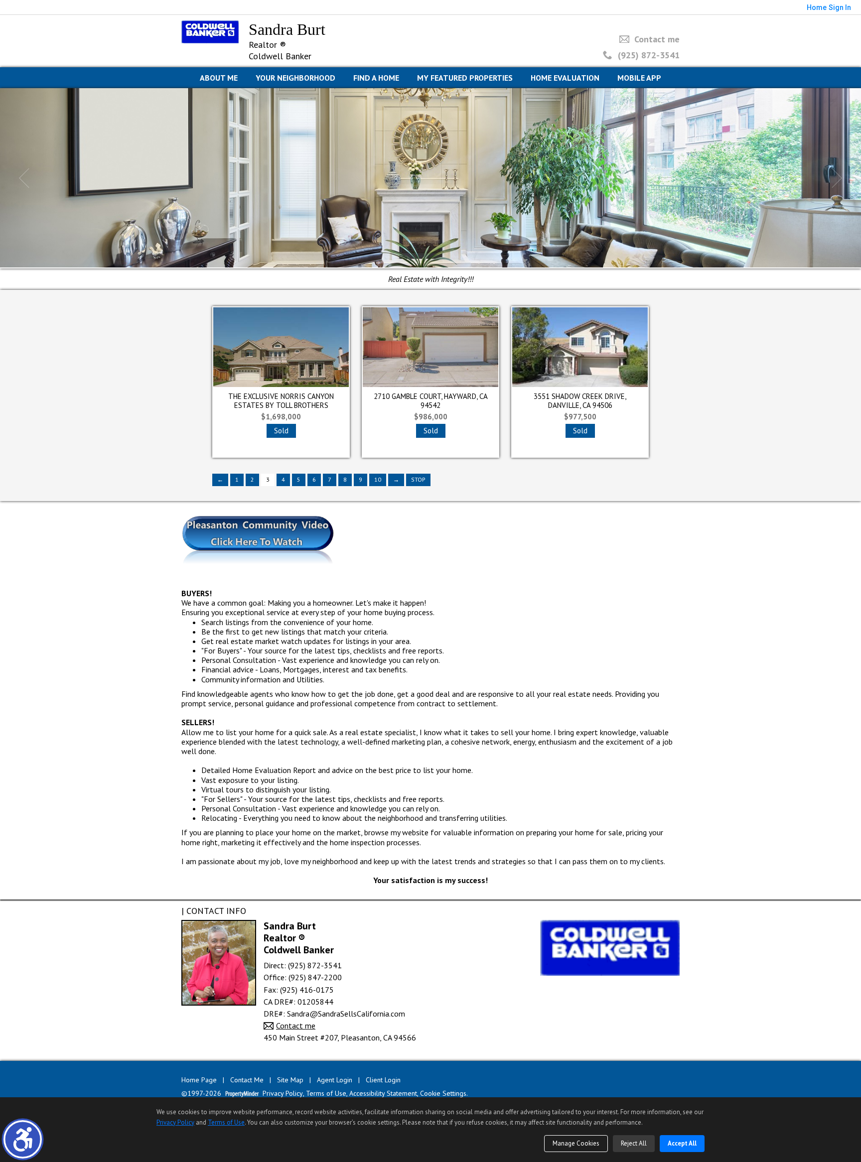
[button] (22, 1139)
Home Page (199, 1080)
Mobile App (639, 78)
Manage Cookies (576, 1143)
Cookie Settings (443, 1093)
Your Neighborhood (295, 78)
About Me (219, 78)
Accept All (682, 1143)
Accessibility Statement (383, 1093)
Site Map (290, 1080)
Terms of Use (326, 1093)
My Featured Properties (465, 78)
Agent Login (334, 1080)
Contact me (657, 39)
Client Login (383, 1080)
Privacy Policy (283, 1093)
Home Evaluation (565, 78)
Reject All (634, 1143)
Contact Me (247, 1080)
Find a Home (376, 78)
